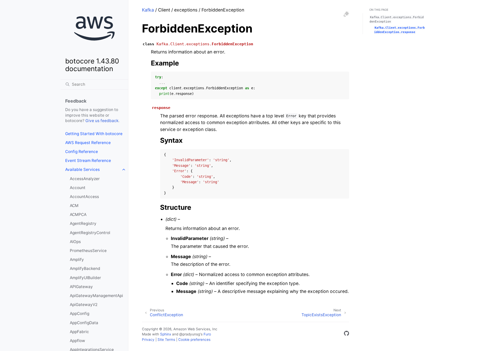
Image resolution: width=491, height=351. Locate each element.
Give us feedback (101, 120)
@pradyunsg (189, 334)
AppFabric (79, 331)
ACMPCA (78, 214)
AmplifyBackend (85, 268)
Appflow (77, 340)
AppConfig (79, 313)
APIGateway (81, 286)
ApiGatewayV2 (83, 304)
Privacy (148, 339)
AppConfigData (84, 322)
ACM (74, 205)
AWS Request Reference (88, 142)
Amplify (77, 259)
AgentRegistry (83, 223)
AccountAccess (84, 196)
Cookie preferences (194, 339)
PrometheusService (88, 250)
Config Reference (81, 151)
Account (77, 187)
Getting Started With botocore (93, 133)
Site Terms (166, 339)
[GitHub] (346, 334)
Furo (207, 334)
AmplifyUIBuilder (85, 277)
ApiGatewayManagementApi (96, 295)
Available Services (82, 169)
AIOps (75, 241)
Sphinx (165, 334)
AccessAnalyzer (85, 178)
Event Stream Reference (88, 160)
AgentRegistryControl (90, 232)
